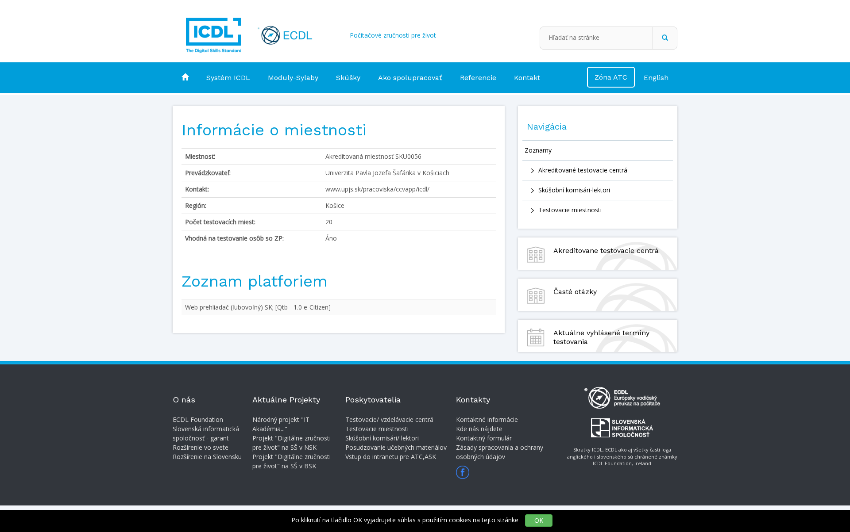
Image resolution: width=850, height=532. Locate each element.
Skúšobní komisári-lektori (574, 190)
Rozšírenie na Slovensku (207, 456)
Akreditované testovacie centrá (582, 170)
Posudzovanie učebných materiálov (396, 447)
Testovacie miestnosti (570, 210)
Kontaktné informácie (487, 419)
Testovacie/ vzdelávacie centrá (389, 419)
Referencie (478, 77)
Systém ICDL (228, 77)
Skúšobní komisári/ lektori (382, 438)
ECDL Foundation (198, 419)
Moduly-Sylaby (293, 77)
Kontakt (527, 77)
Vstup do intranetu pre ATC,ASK (390, 456)
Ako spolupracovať (410, 77)
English (656, 77)
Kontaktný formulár (484, 438)
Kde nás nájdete (479, 429)
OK (538, 520)
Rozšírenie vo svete (200, 447)
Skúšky (348, 77)
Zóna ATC (611, 77)
